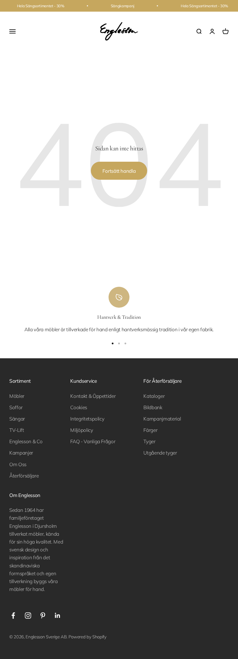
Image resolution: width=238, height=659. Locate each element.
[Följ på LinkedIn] (58, 615)
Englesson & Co (25, 441)
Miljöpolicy (81, 430)
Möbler (16, 396)
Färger (150, 430)
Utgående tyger (160, 453)
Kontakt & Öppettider (93, 396)
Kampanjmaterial (162, 419)
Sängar (17, 419)
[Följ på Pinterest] (43, 615)
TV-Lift (16, 430)
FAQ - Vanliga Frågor (92, 441)
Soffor (16, 407)
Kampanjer (21, 453)
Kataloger (154, 396)
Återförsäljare (24, 476)
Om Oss (17, 464)
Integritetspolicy (87, 419)
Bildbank (152, 407)
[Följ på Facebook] (13, 615)
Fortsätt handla (119, 171)
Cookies (78, 407)
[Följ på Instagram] (28, 615)
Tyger (149, 441)
